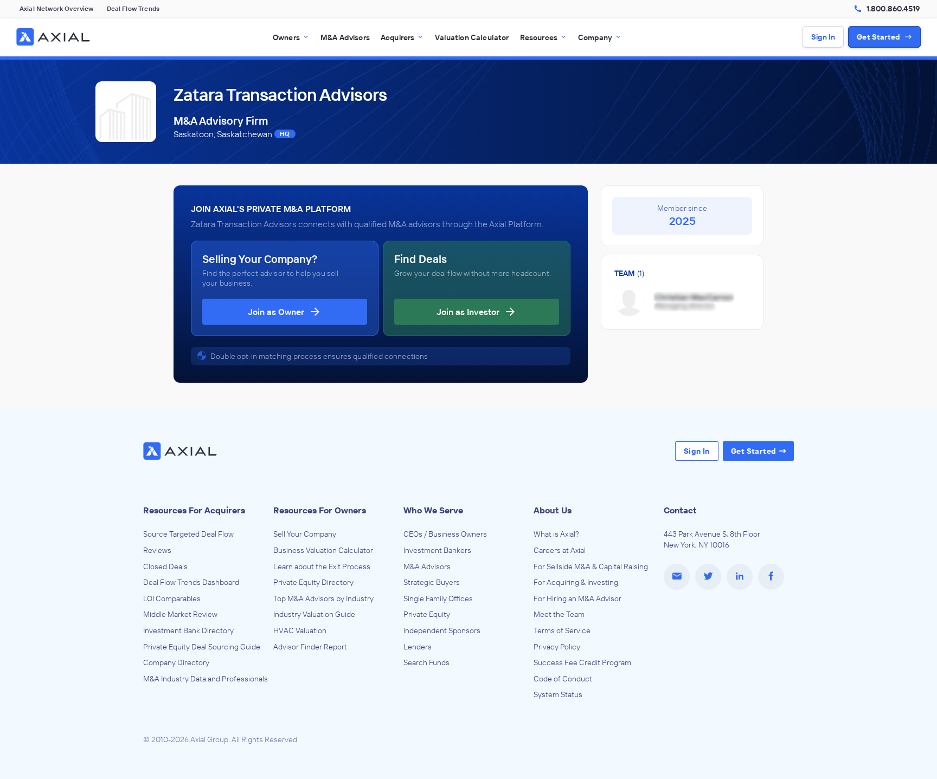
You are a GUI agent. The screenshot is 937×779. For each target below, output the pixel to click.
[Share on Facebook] (771, 577)
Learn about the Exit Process (321, 566)
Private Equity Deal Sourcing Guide (201, 647)
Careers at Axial (560, 550)
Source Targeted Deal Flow (188, 534)
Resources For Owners (319, 510)
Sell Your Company (304, 534)
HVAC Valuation (299, 630)
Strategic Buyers (431, 582)
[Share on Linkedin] (740, 577)
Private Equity (426, 614)
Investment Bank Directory (188, 630)
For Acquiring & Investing (576, 582)
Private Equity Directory (313, 582)
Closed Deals (165, 566)
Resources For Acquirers (194, 510)
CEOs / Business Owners (445, 534)
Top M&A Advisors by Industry (323, 598)
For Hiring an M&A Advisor (577, 598)
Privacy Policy (557, 647)
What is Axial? (556, 534)
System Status (558, 694)
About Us (553, 510)
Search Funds (426, 662)
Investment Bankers (437, 550)
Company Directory (176, 662)
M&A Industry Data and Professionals (205, 679)
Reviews (157, 550)
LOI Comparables (172, 598)
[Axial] (54, 37)
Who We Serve (433, 510)
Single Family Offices (438, 598)
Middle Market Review (180, 614)
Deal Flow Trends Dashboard (191, 582)
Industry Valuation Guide (314, 614)
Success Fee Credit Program (582, 662)
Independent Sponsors (441, 630)
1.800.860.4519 (893, 9)
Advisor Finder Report (310, 647)
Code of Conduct (563, 679)
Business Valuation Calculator (323, 550)
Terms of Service (562, 630)
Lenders (417, 647)
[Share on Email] (677, 577)
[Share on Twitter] (708, 577)
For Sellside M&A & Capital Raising (591, 566)
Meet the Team (559, 614)
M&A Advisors (427, 566)
